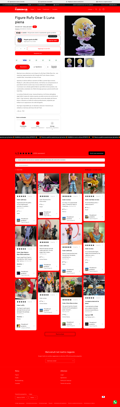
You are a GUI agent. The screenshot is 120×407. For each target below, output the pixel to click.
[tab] (22, 67)
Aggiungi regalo (53, 40)
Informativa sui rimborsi (89, 403)
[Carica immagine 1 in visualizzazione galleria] (69, 62)
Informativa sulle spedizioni (60, 403)
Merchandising (19, 380)
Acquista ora (38, 53)
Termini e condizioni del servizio (75, 403)
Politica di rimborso (65, 380)
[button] (33, 9)
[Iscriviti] (73, 361)
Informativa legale (43, 403)
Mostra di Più (20, 208)
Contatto (17, 383)
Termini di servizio (65, 383)
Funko (17, 377)
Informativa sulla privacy (31, 403)
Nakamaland (21, 403)
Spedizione (63, 377)
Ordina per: (88, 169)
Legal (62, 374)
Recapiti (51, 403)
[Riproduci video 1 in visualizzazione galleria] (89, 62)
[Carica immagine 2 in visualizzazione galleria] (79, 62)
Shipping (17, 29)
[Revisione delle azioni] (34, 196)
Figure (17, 374)
